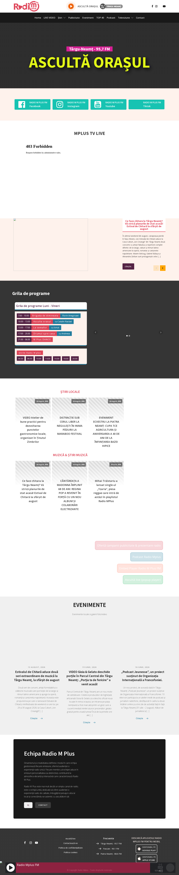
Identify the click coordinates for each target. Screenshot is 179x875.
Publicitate (74, 17)
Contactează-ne (70, 843)
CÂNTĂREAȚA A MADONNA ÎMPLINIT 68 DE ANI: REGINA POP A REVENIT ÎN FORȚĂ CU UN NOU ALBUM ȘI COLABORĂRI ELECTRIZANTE (69, 495)
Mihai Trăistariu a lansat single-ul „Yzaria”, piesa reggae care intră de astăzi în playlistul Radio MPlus (106, 491)
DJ (28, 805)
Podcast (111, 17)
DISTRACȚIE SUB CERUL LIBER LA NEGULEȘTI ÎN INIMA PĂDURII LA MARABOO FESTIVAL (69, 426)
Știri (60, 17)
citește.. (128, 266)
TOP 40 (100, 17)
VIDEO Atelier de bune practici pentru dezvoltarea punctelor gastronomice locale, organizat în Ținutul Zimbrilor (33, 430)
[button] (163, 268)
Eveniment (88, 17)
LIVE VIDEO (49, 17)
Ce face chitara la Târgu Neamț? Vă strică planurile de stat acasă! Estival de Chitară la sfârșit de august (33, 491)
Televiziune (124, 17)
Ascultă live (70, 838)
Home (37, 17)
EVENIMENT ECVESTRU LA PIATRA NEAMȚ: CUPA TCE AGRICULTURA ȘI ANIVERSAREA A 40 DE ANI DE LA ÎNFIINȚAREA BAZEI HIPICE (106, 432)
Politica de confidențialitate (70, 847)
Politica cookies (70, 852)
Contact (140, 17)
